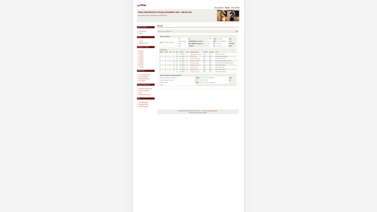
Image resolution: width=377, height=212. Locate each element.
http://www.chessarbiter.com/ (209, 110)
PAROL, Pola (193, 56)
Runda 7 (141, 63)
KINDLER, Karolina (195, 65)
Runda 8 (141, 64)
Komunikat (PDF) (143, 102)
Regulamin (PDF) (143, 104)
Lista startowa (142, 31)
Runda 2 (141, 53)
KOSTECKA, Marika (195, 58)
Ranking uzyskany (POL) (145, 88)
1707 (230, 41)
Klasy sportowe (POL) (145, 94)
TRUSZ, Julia (193, 67)
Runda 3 (141, 55)
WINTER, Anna (194, 69)
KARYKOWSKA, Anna (195, 54)
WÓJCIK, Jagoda (194, 62)
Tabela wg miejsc (143, 43)
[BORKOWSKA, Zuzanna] (167, 42)
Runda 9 (141, 66)
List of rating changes (144, 74)
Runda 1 (141, 51)
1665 (214, 38)
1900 (230, 38)
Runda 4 (141, 57)
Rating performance (144, 78)
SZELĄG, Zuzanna (194, 71)
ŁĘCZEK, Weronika (195, 60)
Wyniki (227, 7)
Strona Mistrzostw (143, 106)
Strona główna (218, 7)
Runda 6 (141, 60)
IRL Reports (142, 80)
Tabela (141, 41)
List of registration (143, 76)
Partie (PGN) (235, 7)
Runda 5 (141, 58)
